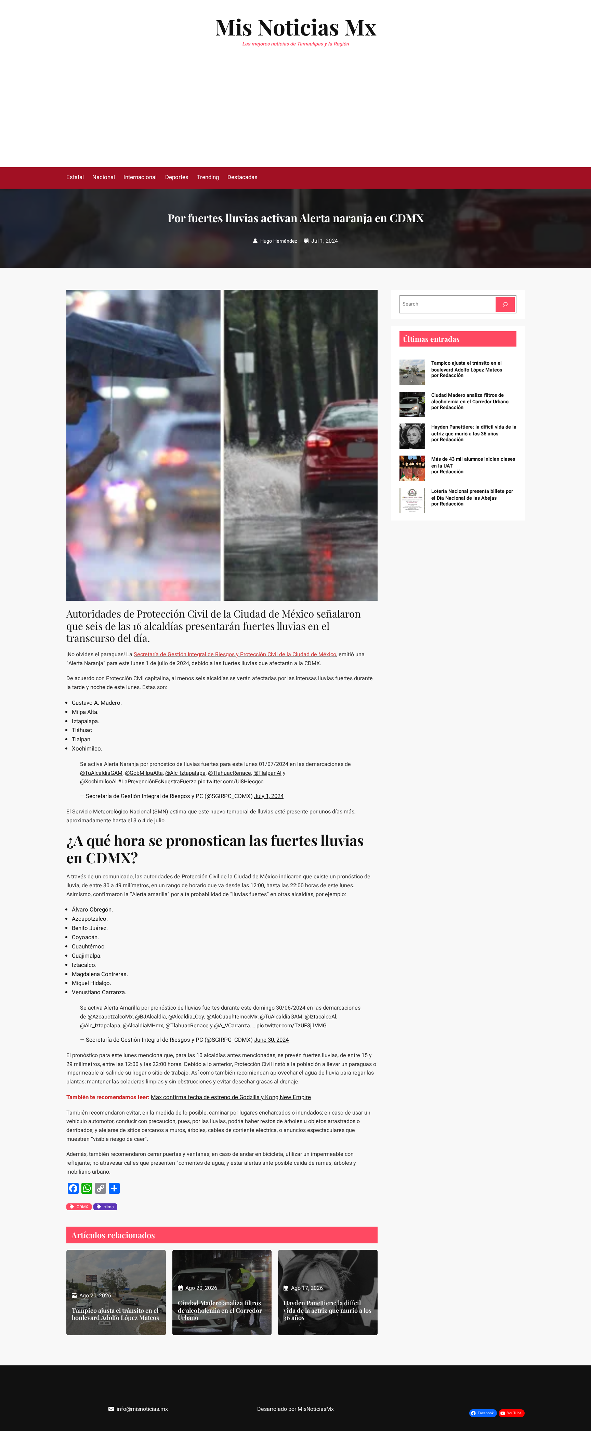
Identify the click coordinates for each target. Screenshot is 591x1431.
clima (109, 1207)
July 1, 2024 (269, 796)
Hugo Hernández (278, 241)
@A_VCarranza (232, 1026)
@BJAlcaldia (150, 1017)
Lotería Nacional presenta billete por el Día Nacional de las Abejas (472, 495)
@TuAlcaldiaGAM (101, 773)
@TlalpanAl (267, 773)
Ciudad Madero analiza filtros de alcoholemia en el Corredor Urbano (220, 1310)
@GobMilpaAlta (144, 773)
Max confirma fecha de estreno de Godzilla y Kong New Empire (231, 1097)
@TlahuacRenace (229, 773)
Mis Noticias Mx (295, 26)
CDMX (82, 1207)
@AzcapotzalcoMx (110, 1017)
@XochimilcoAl (98, 782)
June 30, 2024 (271, 1040)
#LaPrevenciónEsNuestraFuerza (157, 782)
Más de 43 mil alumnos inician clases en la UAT (473, 463)
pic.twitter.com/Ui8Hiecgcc (230, 782)
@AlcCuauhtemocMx (232, 1017)
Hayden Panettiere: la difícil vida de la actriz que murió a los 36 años (327, 1310)
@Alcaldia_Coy (186, 1017)
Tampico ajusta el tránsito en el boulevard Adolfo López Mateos (115, 1314)
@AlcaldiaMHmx (143, 1026)
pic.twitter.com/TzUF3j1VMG (292, 1026)
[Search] (505, 304)
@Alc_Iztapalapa (185, 773)
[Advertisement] (295, 116)
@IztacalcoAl (320, 1017)
